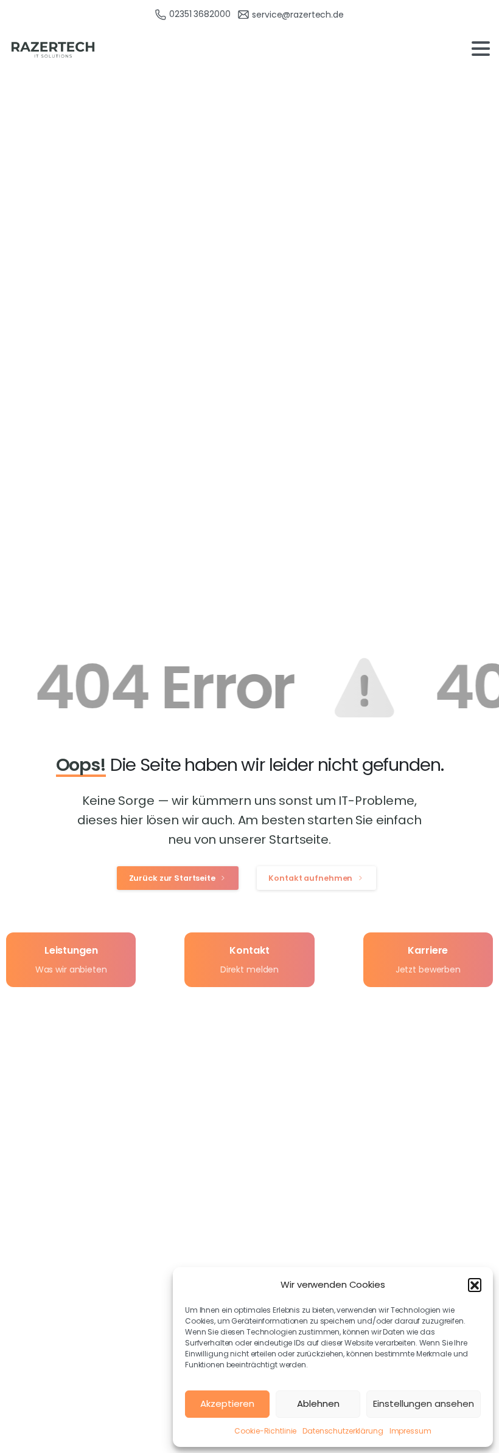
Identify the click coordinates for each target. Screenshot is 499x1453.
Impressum (410, 1431)
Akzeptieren (227, 1403)
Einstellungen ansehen (423, 1403)
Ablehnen (318, 1403)
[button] (475, 1285)
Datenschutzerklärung (342, 1431)
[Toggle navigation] (481, 48)
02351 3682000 (199, 14)
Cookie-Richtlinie (265, 1431)
